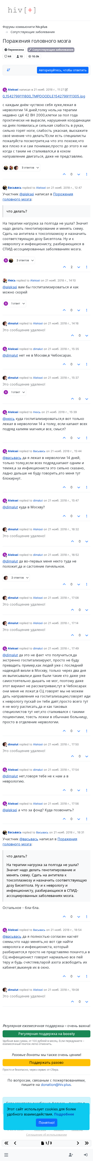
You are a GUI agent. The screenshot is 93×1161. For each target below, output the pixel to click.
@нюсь (9, 418)
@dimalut (10, 355)
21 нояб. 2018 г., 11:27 (49, 89)
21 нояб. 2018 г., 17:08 (63, 597)
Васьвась (14, 187)
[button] (6, 1155)
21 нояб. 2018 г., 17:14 (63, 623)
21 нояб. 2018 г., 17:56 (63, 803)
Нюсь (12, 280)
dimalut (13, 323)
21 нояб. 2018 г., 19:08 (63, 989)
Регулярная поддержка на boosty (46, 1034)
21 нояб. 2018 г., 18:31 (69, 832)
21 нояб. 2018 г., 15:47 (63, 500)
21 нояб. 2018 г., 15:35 (63, 349)
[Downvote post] (78, 174)
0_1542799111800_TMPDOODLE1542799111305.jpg (44, 96)
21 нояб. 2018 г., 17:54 (63, 769)
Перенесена (15, 49)
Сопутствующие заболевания (52, 49)
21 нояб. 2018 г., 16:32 (63, 529)
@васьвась (12, 458)
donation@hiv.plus (56, 1084)
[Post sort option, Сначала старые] (8, 70)
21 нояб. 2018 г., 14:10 (60, 280)
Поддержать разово (46, 1062)
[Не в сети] (5, 187)
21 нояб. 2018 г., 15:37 (63, 377)
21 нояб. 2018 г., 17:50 (63, 744)
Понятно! (47, 1122)
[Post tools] (87, 174)
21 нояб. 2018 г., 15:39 (61, 412)
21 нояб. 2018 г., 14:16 (63, 323)
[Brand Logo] (21, 10)
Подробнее (64, 1114)
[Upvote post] (64, 174)
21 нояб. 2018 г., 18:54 (66, 930)
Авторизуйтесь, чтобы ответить (63, 70)
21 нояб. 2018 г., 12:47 (66, 187)
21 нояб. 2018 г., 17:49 (63, 648)
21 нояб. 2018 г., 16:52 (63, 554)
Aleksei (13, 89)
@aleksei (26, 194)
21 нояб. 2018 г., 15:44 (66, 451)
